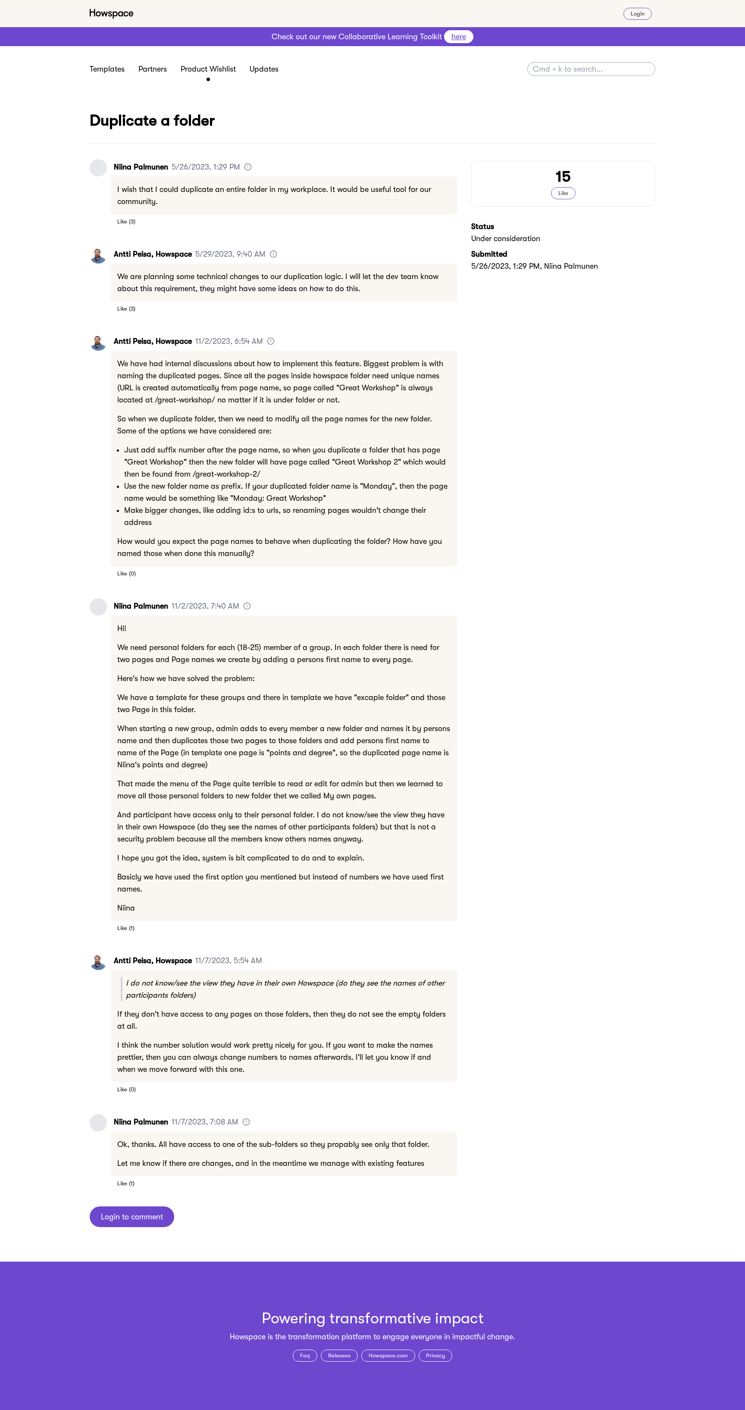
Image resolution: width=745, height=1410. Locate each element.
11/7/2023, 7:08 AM (205, 1122)
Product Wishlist (208, 69)
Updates (264, 69)
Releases (339, 1355)
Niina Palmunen (141, 167)
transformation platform (329, 1336)
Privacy (435, 1355)
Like (122, 221)
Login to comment (132, 1216)
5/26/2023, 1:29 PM (206, 167)
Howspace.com (388, 1355)
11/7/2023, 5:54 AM (228, 960)
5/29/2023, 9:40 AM (230, 254)
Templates (107, 69)
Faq (305, 1355)
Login (638, 13)
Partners (152, 69)
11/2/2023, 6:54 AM (229, 341)
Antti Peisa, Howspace (153, 254)
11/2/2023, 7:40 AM (205, 606)
